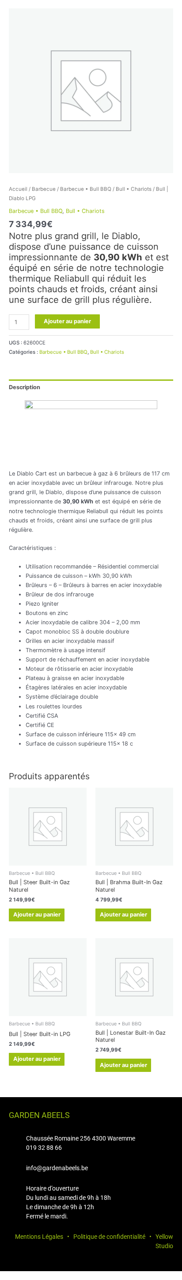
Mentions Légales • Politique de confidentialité (80, 1236)
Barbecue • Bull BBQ (85, 189)
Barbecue (44, 189)
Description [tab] (24, 387)
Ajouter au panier (67, 321)
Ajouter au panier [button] (37, 914)
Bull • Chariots (134, 189)
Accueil (18, 189)
